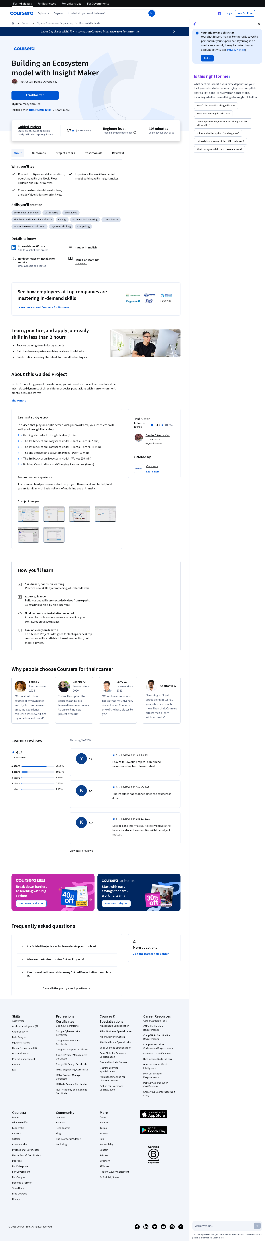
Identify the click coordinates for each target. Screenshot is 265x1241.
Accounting (18, 1021)
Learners (61, 1117)
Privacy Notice (236, 50)
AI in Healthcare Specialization (116, 1042)
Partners (60, 1122)
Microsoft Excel (20, 1053)
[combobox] (104, 13)
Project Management (23, 1059)
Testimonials (93, 153)
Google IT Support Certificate (72, 1049)
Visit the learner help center (151, 954)
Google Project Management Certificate (71, 1057)
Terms (103, 1128)
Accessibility (106, 1144)
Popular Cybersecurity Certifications (155, 1084)
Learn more (62, 110)
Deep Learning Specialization (115, 1048)
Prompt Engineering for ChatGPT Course (112, 1078)
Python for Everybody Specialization (111, 1088)
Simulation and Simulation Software (33, 219)
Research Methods (89, 23)
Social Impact (19, 1188)
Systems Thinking (61, 226)
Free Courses (19, 1194)
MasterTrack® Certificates (26, 1155)
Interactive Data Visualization (29, 226)
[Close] (174, 31)
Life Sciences (111, 219)
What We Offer (20, 1122)
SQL (14, 1070)
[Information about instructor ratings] (152, 425)
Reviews (117, 153)
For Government (21, 1172)
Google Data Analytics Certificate (68, 1042)
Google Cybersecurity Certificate (68, 1033)
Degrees (17, 1161)
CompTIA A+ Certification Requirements (156, 1037)
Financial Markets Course (113, 1062)
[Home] (13, 23)
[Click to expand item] (28, 514)
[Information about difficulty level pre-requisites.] (135, 132)
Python (16, 1064)
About (18, 153)
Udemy (16, 1199)
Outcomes (39, 153)
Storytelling (83, 226)
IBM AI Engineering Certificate (72, 1070)
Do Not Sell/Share (109, 1177)
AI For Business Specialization (116, 1031)
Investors (105, 1122)
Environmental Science (26, 213)
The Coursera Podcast (68, 1139)
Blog (58, 1133)
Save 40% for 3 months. (124, 32)
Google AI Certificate (67, 1026)
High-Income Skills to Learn (157, 1059)
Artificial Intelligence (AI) (25, 1026)
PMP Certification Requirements (152, 1075)
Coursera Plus (19, 1144)
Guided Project (29, 127)
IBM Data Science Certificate (71, 1084)
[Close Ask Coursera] (219, 13)
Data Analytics (20, 1037)
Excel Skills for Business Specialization (113, 1055)
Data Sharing (51, 213)
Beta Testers (63, 1128)
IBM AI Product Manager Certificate (69, 1077)
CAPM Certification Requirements (153, 1028)
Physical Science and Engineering (55, 23)
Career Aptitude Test (154, 1021)
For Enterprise (20, 1166)
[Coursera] (21, 13)
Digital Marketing (21, 1043)
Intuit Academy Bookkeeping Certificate (71, 1091)
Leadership (18, 1128)
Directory (105, 1161)
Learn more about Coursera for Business (43, 307)
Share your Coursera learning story (159, 1093)
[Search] (151, 13)
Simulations (71, 213)
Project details (65, 153)
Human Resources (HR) (24, 1048)
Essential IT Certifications (157, 1053)
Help (102, 1139)
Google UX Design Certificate (71, 1064)
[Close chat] (259, 24)
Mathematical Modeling (85, 219)
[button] (58, 13)
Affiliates (104, 1166)
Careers (16, 1133)
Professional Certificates (26, 1150)
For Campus (18, 1177)
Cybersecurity (20, 1032)
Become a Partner (22, 1183)
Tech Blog (61, 1144)
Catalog (16, 1139)
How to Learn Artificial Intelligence (155, 1066)
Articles (104, 1155)
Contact (104, 1150)
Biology (62, 219)
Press (103, 1117)
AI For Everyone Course (112, 1037)
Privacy (104, 1133)
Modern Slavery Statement (114, 1172)
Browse (26, 23)
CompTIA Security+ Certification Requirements (158, 1046)
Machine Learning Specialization (109, 1069)
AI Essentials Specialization (114, 1026)
